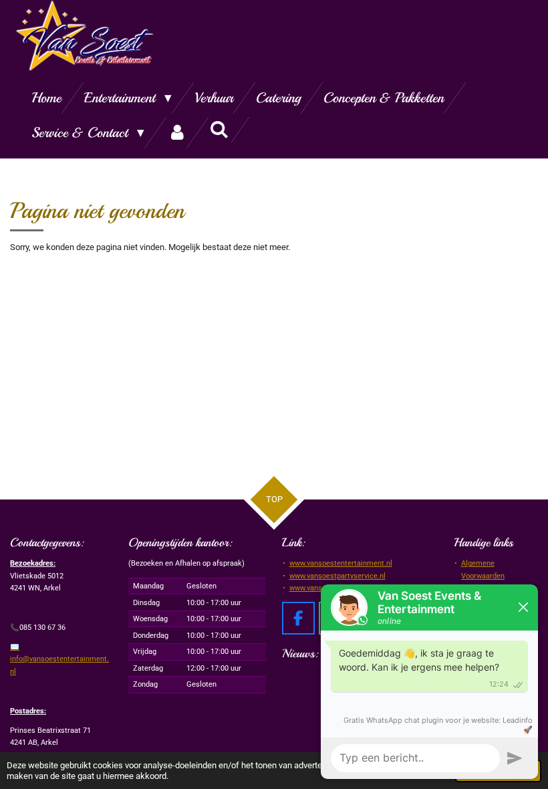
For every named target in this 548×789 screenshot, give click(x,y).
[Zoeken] (219, 129)
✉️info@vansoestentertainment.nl (59, 659)
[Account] (177, 132)
